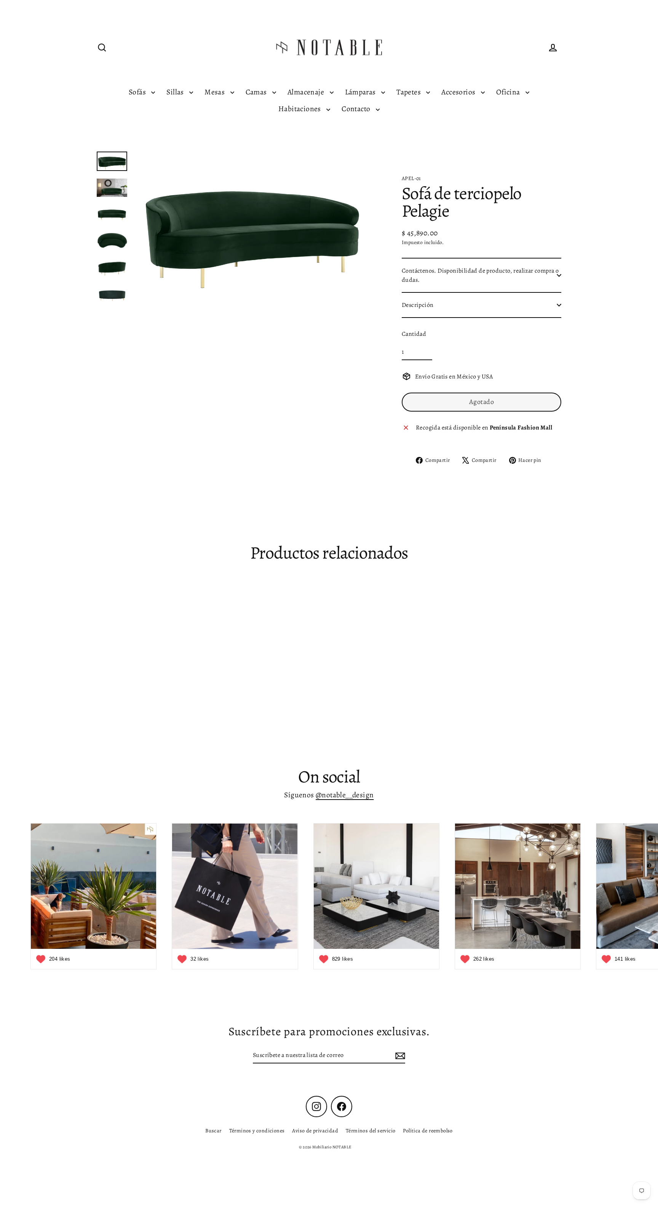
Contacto (357, 109)
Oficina (509, 92)
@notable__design (345, 795)
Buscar (213, 1130)
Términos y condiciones (257, 1130)
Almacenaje (306, 92)
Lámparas (361, 92)
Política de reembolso (427, 1130)
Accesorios (459, 92)
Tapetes (409, 92)
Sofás (138, 92)
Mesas (215, 92)
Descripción (417, 305)
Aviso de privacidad (315, 1130)
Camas (257, 92)
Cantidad (414, 334)
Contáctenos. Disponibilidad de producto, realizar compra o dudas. (480, 275)
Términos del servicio (370, 1130)
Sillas (175, 92)
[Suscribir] (399, 1055)
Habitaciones (300, 109)
